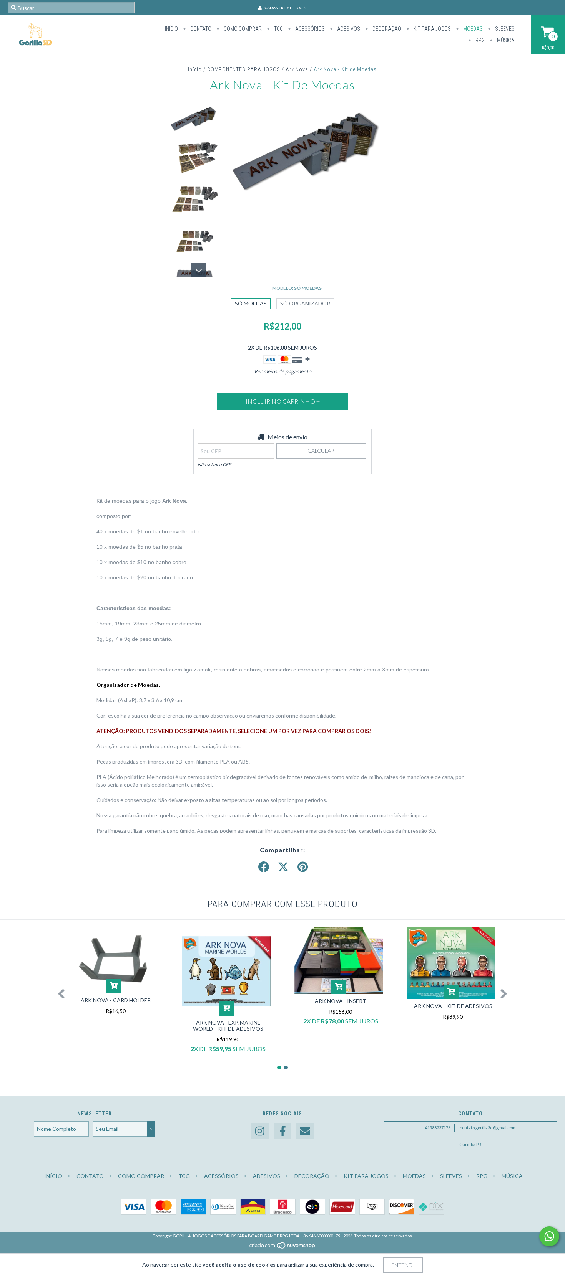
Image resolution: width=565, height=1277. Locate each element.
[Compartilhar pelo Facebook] (263, 867)
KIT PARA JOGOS (431, 29)
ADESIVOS (348, 29)
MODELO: (297, 288)
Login (301, 7)
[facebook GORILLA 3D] (282, 1131)
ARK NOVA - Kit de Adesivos (453, 1006)
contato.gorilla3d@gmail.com (487, 1127)
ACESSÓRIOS (309, 29)
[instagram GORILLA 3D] (260, 1131)
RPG (479, 40)
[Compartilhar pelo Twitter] (283, 867)
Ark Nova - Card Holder (116, 1000)
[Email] (305, 1131)
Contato (200, 29)
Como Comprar (242, 29)
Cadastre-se (278, 7)
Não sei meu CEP (214, 464)
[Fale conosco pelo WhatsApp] (549, 1236)
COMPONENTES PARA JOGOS (243, 69)
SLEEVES (504, 29)
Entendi (403, 1265)
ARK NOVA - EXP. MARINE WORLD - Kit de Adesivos (228, 1025)
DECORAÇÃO (386, 29)
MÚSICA (505, 40)
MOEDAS (472, 29)
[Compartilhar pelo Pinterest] (302, 867)
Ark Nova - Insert (340, 1001)
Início (171, 29)
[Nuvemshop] (282, 1247)
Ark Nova (297, 69)
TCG (278, 29)
